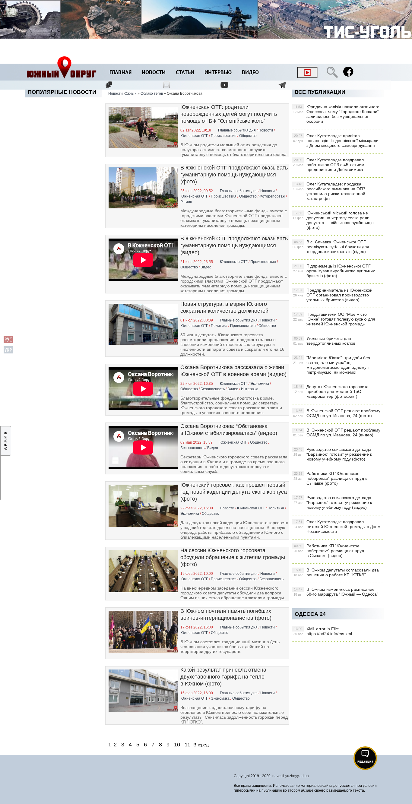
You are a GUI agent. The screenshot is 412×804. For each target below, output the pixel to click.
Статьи (185, 72)
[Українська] (8, 352)
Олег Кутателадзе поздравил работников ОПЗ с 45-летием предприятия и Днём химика (328, 164)
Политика (219, 326)
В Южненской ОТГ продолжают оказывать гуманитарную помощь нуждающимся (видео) (234, 245)
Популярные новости (62, 92)
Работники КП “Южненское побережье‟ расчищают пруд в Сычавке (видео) (328, 550)
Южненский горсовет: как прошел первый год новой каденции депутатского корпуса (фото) (233, 492)
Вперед (201, 744)
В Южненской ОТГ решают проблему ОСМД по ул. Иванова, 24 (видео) (336, 432)
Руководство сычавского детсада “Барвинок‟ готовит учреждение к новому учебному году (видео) (332, 502)
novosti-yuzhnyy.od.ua (290, 776)
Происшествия (223, 136)
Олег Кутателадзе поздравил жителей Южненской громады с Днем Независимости (337, 526)
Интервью (218, 72)
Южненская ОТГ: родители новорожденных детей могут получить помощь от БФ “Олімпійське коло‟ (228, 114)
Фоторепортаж (272, 196)
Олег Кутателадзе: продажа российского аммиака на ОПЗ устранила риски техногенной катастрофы (329, 191)
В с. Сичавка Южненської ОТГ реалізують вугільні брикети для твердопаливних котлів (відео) (331, 246)
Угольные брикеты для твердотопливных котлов (324, 341)
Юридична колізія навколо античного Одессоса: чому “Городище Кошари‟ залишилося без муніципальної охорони (336, 114)
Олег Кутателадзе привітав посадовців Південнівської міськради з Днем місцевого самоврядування (336, 140)
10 (177, 745)
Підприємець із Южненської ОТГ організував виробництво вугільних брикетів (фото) (334, 271)
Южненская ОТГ (194, 136)
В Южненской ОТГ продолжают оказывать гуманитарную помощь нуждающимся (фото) (234, 175)
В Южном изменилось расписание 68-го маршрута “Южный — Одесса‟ (335, 592)
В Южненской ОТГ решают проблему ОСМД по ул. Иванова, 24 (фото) (336, 413)
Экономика (259, 383)
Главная (120, 72)
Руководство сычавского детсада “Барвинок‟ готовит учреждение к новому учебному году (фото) (332, 454)
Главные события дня (237, 130)
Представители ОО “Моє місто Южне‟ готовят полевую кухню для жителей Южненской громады (334, 319)
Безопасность (213, 389)
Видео (250, 72)
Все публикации (320, 92)
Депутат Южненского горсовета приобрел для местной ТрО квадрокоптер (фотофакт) (331, 391)
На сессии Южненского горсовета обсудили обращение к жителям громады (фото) (232, 557)
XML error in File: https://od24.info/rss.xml (322, 631)
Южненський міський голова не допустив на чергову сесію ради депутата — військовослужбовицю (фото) (333, 220)
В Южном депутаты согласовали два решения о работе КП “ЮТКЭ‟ (336, 572)
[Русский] (8, 341)
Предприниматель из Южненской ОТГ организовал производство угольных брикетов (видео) (332, 295)
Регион (186, 202)
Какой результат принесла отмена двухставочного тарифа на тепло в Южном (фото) (223, 677)
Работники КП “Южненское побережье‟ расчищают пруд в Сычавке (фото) (330, 478)
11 (187, 745)
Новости (154, 72)
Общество (248, 136)
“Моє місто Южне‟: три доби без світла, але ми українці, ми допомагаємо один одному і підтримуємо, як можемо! (331, 365)
